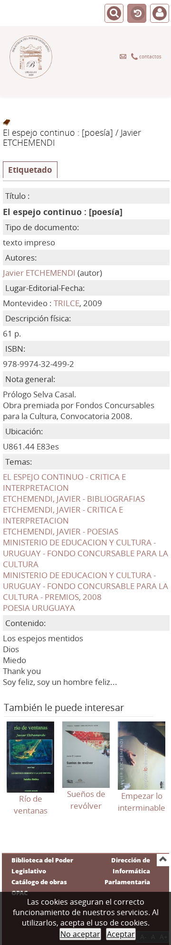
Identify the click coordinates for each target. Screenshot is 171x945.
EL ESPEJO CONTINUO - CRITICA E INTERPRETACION (64, 482)
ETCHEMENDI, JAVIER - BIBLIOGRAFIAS (74, 498)
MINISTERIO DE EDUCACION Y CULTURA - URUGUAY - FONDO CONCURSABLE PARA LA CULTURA (85, 553)
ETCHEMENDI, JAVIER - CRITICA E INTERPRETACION (63, 515)
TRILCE (66, 303)
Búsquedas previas (137, 13)
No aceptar (80, 934)
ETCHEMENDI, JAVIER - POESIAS (60, 531)
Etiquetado (30, 169)
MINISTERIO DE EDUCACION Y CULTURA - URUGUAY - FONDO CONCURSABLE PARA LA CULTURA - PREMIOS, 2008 (85, 586)
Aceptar (121, 934)
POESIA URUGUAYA (39, 607)
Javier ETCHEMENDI (39, 272)
